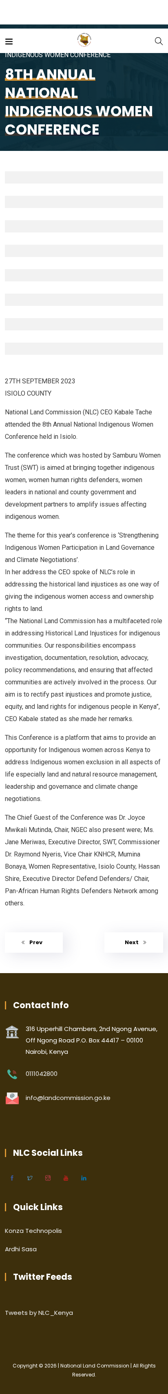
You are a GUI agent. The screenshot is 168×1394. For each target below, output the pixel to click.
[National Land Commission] (84, 40)
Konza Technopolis (33, 1230)
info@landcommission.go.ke (68, 1097)
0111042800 (41, 1073)
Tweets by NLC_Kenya (39, 1312)
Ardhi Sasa (21, 1249)
